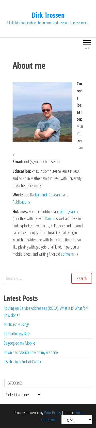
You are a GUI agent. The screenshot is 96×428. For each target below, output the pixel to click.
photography (69, 211)
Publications (21, 202)
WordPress (52, 412)
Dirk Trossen (48, 15)
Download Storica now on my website (31, 352)
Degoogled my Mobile (19, 343)
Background (38, 195)
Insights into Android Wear (22, 362)
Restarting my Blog (17, 334)
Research (55, 195)
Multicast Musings (17, 324)
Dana (48, 218)
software (68, 254)
